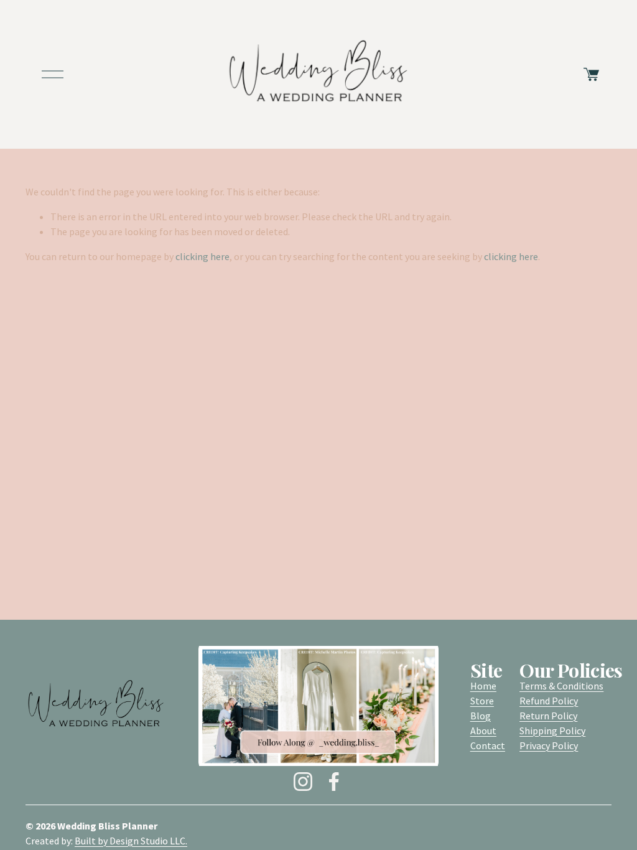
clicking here (202, 256)
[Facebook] (334, 782)
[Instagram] (303, 782)
